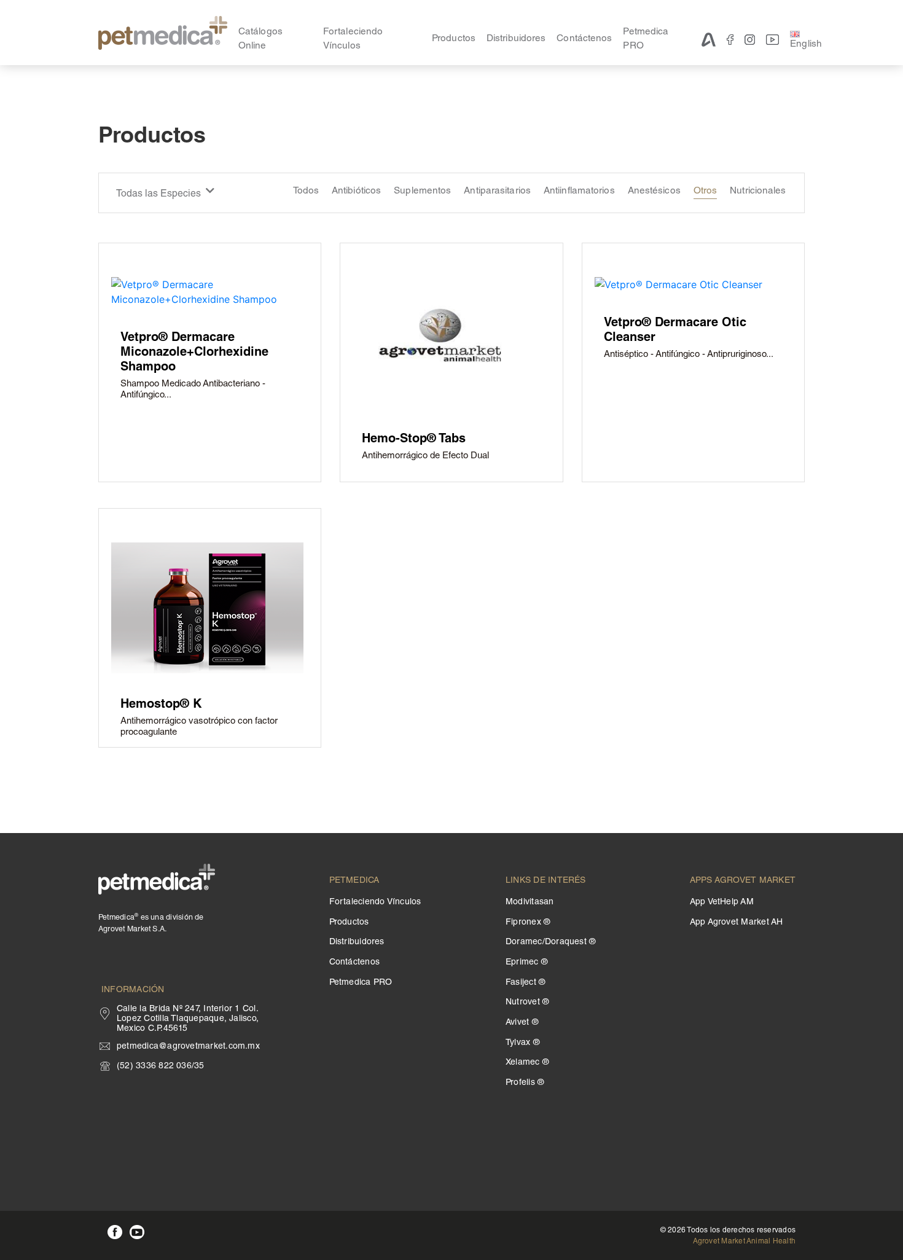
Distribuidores (516, 39)
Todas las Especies (159, 194)
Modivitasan (530, 902)
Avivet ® (522, 1023)
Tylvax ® (522, 1043)
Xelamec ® (527, 1062)
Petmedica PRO (645, 39)
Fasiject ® (525, 983)
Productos (453, 39)
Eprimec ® (526, 962)
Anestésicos (654, 191)
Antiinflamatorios (579, 191)
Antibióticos (356, 191)
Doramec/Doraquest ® (550, 942)
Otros (705, 191)
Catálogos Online (260, 39)
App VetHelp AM (722, 902)
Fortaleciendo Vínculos (353, 39)
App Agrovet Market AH (736, 922)
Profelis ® (525, 1083)
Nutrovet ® (527, 1002)
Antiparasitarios (497, 191)
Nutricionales (758, 191)
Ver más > (140, 436)
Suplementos (422, 191)
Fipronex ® (528, 922)
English (806, 44)
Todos (306, 191)
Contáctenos (584, 39)
